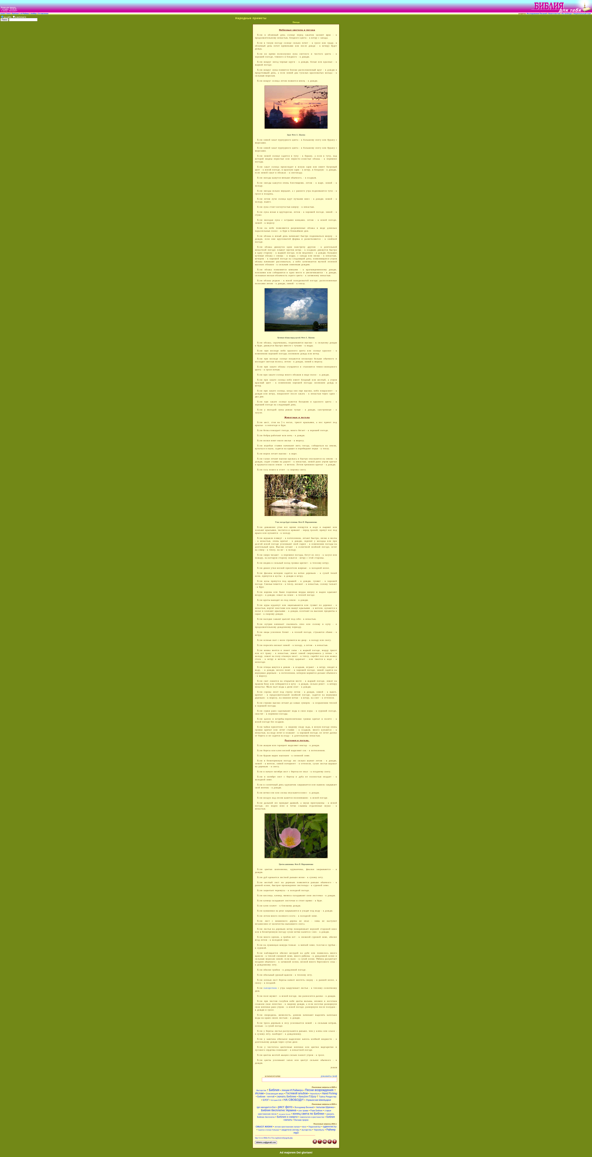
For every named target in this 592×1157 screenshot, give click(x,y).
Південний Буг (314, 1127)
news (8, 13)
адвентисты (330, 1126)
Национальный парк (583, 13)
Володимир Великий (304, 1107)
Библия (15, 13)
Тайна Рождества (327, 1096)
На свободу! (567, 13)
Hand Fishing (329, 1093)
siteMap (33, 13)
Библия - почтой (265, 1096)
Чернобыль (315, 1094)
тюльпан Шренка (325, 1107)
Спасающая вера (275, 1093)
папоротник (270, 987)
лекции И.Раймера (292, 1090)
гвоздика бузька (284, 1114)
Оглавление (43, 13)
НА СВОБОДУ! (294, 1099)
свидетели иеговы (290, 1129)
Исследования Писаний (536, 13)
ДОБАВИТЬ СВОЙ (329, 1076)
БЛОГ (266, 1100)
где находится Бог (266, 1107)
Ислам (259, 1093)
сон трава (303, 1110)
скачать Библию (286, 1096)
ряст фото (285, 1107)
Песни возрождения (319, 1090)
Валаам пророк (301, 1120)
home (3, 13)
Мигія (304, 1127)
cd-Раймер (24, 13)
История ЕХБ (276, 1100)
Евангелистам (554, 13)
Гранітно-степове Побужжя (268, 1130)
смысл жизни (264, 1126)
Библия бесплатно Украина (278, 1110)
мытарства (307, 1130)
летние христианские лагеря (287, 1127)
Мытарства (261, 1090)
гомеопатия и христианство (312, 1117)
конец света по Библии (308, 1113)
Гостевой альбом (297, 1093)
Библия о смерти (287, 1116)
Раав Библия (316, 1110)
